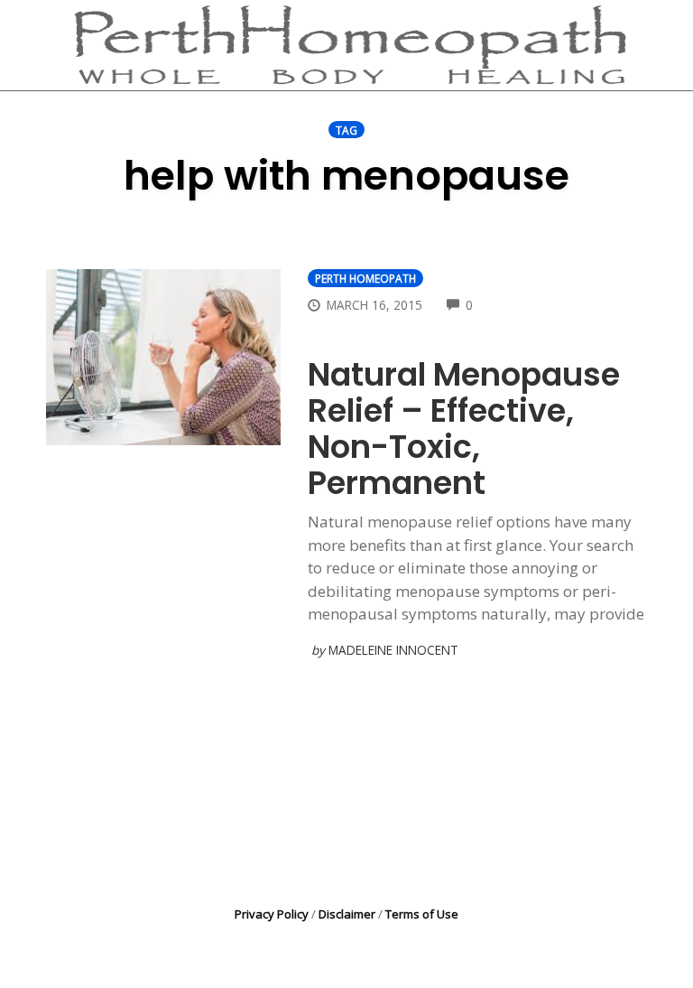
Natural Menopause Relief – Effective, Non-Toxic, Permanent (464, 428)
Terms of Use (421, 914)
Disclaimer (347, 914)
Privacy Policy (272, 914)
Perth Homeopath (365, 278)
